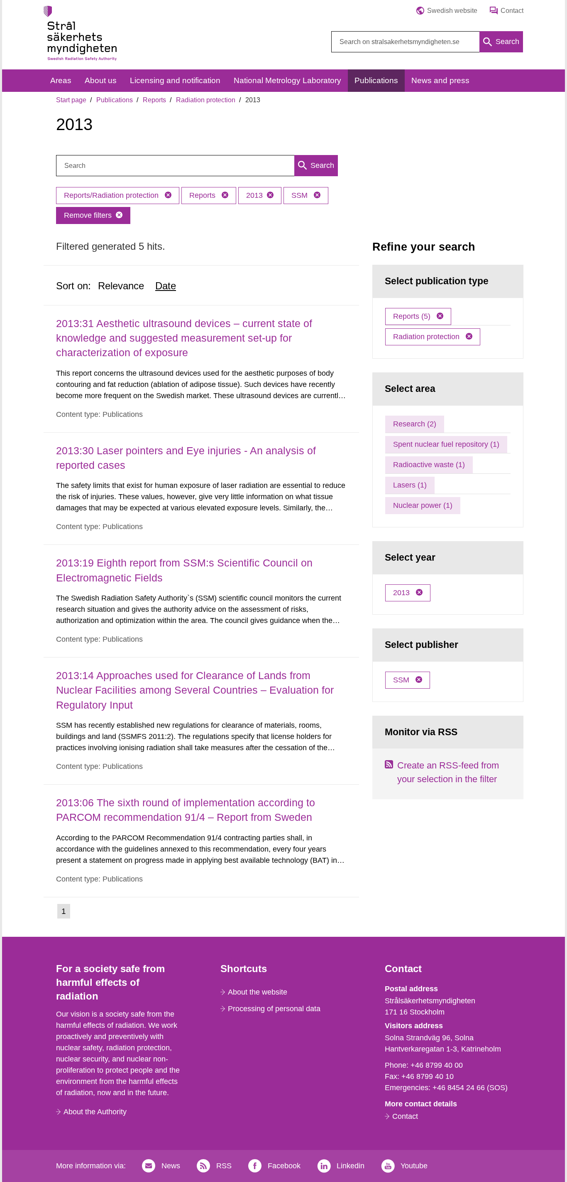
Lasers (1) (410, 485)
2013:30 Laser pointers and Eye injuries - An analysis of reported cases (186, 458)
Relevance (121, 285)
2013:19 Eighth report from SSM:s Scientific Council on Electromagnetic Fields (184, 570)
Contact (405, 1116)
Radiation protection (205, 99)
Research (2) (414, 424)
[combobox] (427, 41)
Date (165, 285)
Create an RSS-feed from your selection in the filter (448, 772)
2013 (254, 195)
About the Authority (95, 1112)
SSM (300, 195)
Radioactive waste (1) (429, 464)
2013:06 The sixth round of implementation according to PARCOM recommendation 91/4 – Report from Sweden (185, 810)
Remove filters (88, 215)
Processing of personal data (274, 1009)
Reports (154, 99)
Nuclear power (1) (422, 505)
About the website (257, 992)
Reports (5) (413, 316)
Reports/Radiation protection (112, 195)
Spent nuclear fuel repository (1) (446, 444)
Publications (114, 99)
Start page (71, 99)
